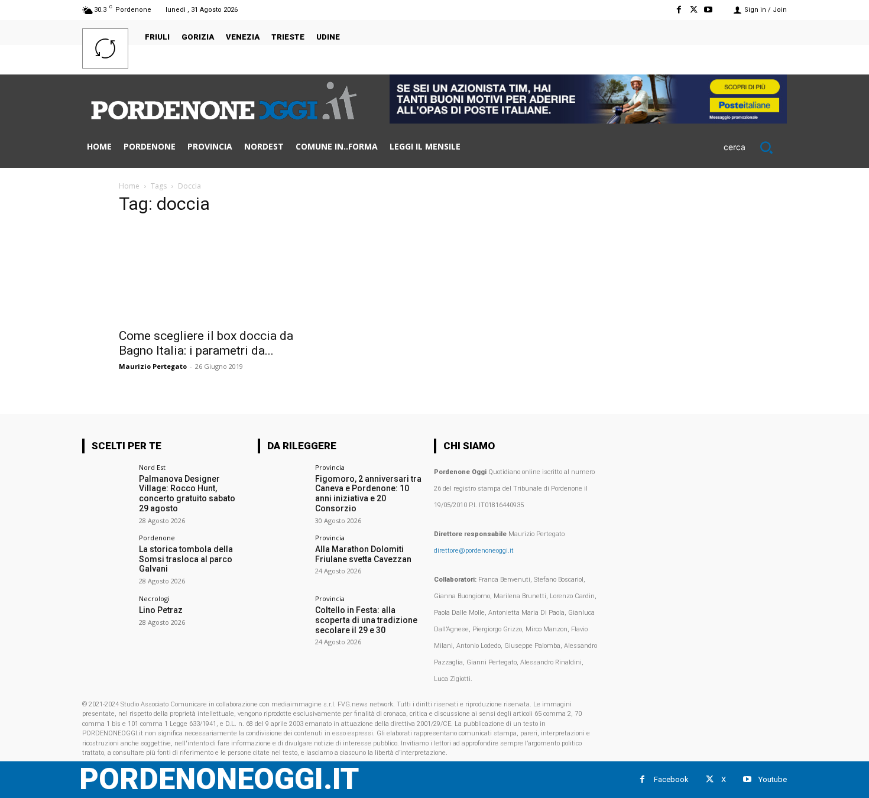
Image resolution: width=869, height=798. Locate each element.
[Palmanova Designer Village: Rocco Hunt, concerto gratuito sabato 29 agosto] (106, 488)
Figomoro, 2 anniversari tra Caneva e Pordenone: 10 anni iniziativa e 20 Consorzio (368, 493)
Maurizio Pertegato (153, 366)
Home (129, 186)
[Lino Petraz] (106, 619)
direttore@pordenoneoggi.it (474, 550)
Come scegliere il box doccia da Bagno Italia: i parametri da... (206, 343)
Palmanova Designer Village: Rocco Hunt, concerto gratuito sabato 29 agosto (187, 493)
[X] (693, 9)
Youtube (772, 779)
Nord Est (152, 467)
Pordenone (157, 537)
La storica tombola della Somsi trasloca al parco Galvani (186, 559)
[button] (755, 147)
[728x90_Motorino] (588, 120)
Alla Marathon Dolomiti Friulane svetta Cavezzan (363, 554)
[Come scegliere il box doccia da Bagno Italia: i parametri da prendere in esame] (214, 273)
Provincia (330, 467)
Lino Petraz (161, 610)
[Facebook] (678, 9)
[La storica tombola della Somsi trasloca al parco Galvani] (106, 558)
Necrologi (154, 598)
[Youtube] (708, 9)
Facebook (671, 779)
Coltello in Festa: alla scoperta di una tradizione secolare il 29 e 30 (366, 620)
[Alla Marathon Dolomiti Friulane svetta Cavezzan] (282, 558)
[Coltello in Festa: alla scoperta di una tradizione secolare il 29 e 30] (282, 619)
